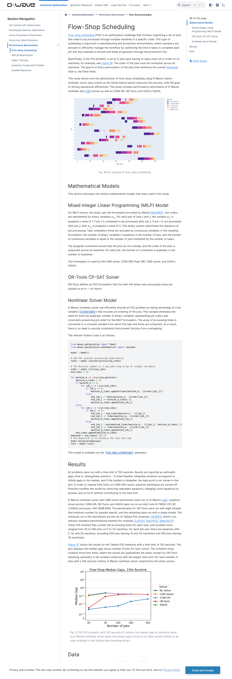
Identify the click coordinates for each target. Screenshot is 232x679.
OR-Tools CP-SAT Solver (205, 36)
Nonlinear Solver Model (204, 41)
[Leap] (223, 5)
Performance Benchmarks (23, 45)
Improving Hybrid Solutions (23, 40)
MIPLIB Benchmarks (22, 55)
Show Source (199, 60)
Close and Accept (203, 670)
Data (191, 51)
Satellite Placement (21, 70)
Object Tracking (20, 60)
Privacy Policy (171, 669)
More (146, 5)
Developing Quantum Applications (27, 30)
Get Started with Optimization (24, 25)
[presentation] (118, 59)
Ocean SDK (101, 5)
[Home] (66, 14)
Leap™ (165, 499)
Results (193, 46)
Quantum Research (81, 5)
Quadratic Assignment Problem (28, 65)
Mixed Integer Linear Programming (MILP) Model (206, 29)
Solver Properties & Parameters (25, 35)
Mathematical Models (201, 22)
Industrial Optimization (83, 15)
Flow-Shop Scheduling (24, 50)
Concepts (134, 5)
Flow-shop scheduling (81, 35)
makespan (172, 67)
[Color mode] (211, 5)
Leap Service (118, 5)
